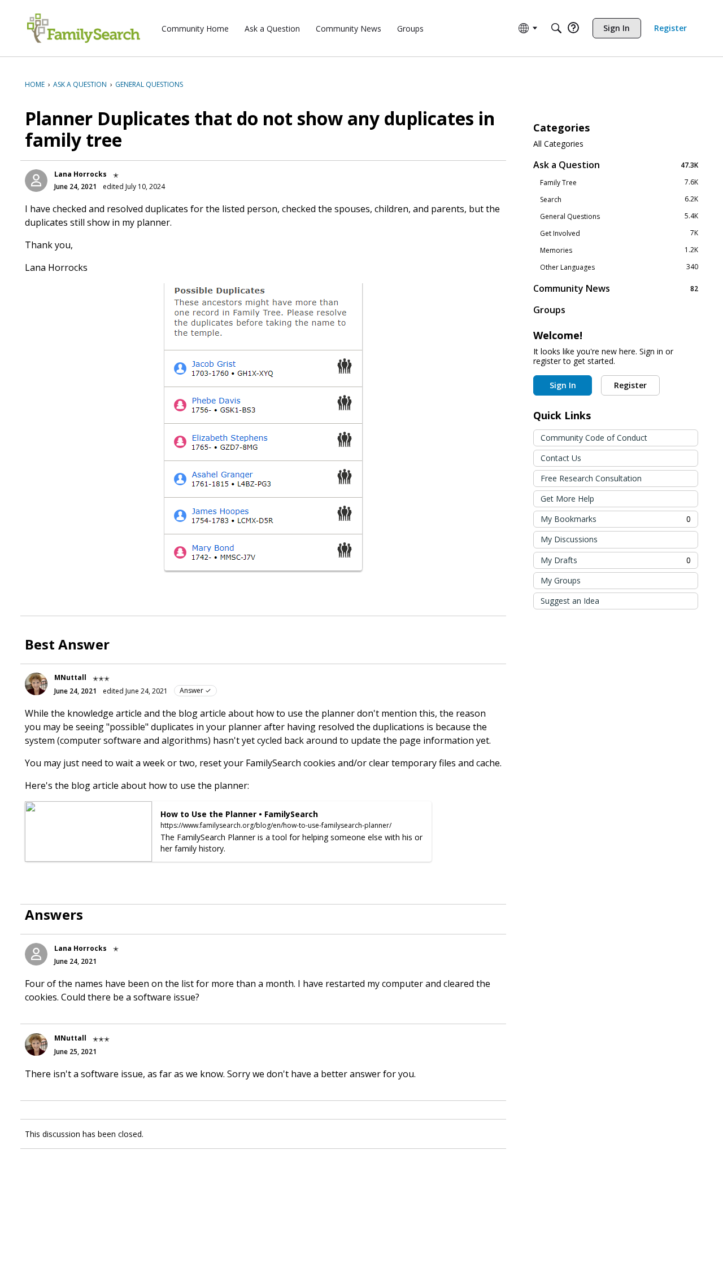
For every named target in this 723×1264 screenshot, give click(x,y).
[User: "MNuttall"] (36, 684)
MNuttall (70, 677)
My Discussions (569, 539)
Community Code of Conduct (594, 437)
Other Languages (619, 267)
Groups (549, 309)
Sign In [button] (563, 385)
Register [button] (630, 385)
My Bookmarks (616, 519)
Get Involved (619, 233)
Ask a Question (615, 164)
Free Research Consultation (591, 478)
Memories (619, 250)
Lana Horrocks (80, 174)
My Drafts (616, 560)
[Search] (556, 28)
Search (619, 199)
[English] (83, 28)
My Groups (561, 580)
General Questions (619, 216)
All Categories (558, 144)
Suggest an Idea (570, 600)
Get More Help (567, 498)
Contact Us (561, 458)
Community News (615, 288)
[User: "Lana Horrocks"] (36, 180)
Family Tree (619, 182)
